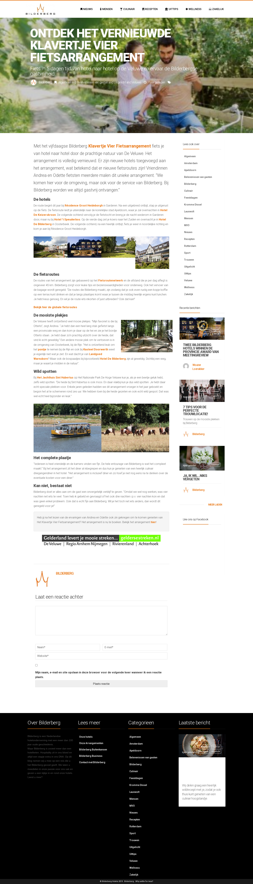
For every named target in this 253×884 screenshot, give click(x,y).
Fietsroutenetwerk (110, 280)
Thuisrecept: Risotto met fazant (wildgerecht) (200, 771)
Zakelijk (188, 294)
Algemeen (64, 82)
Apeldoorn (190, 170)
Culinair (188, 190)
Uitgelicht (120, 82)
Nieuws (188, 232)
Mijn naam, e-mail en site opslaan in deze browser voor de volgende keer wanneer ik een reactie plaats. (98, 675)
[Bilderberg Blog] (40, 9)
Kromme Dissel (193, 204)
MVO (186, 225)
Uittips (187, 273)
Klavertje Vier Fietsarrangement (119, 146)
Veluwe (136, 82)
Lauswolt (189, 211)
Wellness (189, 287)
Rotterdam (190, 246)
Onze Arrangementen (91, 743)
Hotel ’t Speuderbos (67, 219)
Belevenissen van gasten (92, 82)
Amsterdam (191, 163)
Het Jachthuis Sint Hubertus (55, 377)
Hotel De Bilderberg (113, 358)
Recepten (189, 239)
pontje (42, 349)
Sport (187, 252)
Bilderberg (45, 82)
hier (153, 522)
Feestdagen (191, 197)
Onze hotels (86, 736)
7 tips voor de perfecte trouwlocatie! (195, 410)
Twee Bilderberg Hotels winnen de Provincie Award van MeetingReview (201, 350)
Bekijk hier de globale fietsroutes (55, 307)
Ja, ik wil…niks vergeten (195, 477)
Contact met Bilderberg (92, 762)
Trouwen (189, 259)
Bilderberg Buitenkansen (93, 749)
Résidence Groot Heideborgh (84, 205)
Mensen (188, 218)
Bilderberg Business (90, 756)
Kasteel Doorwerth (95, 349)
